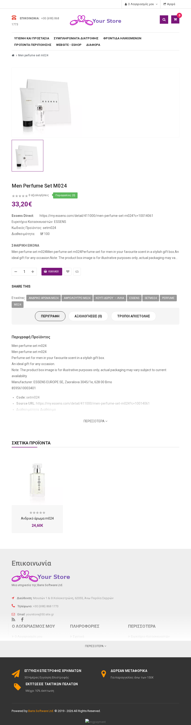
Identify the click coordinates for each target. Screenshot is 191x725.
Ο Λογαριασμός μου (28, 636)
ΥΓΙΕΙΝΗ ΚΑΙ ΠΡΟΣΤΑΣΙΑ (31, 38)
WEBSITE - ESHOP (69, 45)
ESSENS (60, 222)
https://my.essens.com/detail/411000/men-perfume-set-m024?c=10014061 (96, 216)
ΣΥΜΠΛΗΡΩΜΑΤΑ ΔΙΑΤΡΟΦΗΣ (76, 38)
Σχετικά (78, 636)
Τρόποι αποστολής (133, 316)
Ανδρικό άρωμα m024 (43, 298)
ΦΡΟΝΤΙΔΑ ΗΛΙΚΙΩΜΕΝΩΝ (122, 38)
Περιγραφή (50, 316)
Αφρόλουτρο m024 (77, 298)
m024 (17, 304)
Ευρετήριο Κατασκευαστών (150, 636)
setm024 (151, 298)
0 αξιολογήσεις (39, 195)
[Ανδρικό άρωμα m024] (37, 479)
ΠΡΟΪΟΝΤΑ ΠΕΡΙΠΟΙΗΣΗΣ (32, 45)
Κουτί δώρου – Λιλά (110, 298)
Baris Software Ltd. (41, 711)
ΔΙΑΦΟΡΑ (93, 45)
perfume (168, 298)
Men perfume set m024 (33, 55)
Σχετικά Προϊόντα (31, 442)
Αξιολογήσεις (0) (88, 316)
